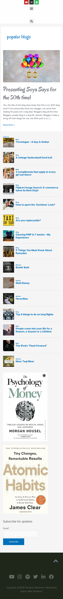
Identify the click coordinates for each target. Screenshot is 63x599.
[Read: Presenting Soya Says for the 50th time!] (31, 66)
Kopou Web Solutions (31, 591)
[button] (31, 8)
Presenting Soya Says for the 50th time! (29, 93)
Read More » (9, 124)
